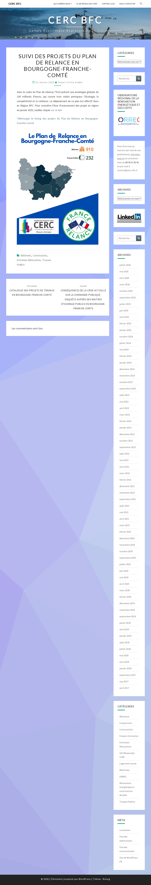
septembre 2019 (127, 616)
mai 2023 (123, 401)
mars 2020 (124, 590)
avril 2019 (124, 629)
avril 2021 (124, 518)
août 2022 (124, 453)
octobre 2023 (126, 382)
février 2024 (125, 356)
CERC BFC (14, 3)
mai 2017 (123, 681)
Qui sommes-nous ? (63, 3)
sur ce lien (56, 110)
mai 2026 (123, 271)
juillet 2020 (125, 564)
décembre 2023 (127, 369)
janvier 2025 (125, 330)
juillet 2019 (125, 622)
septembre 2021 (127, 499)
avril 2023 (124, 408)
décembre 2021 (127, 486)
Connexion (124, 830)
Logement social (127, 763)
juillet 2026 (125, 264)
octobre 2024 (126, 336)
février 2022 (125, 479)
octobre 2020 (126, 551)
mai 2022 (123, 460)
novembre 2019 (127, 609)
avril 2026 (124, 277)
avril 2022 (124, 466)
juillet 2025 (125, 304)
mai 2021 (123, 512)
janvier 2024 (125, 362)
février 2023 (125, 421)
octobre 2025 (126, 290)
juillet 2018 (125, 648)
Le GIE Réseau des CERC (86, 3)
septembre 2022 (127, 447)
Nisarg (106, 878)
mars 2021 (124, 525)
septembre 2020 (127, 557)
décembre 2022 (127, 434)
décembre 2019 (127, 603)
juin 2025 (123, 310)
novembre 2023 (127, 375)
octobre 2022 (126, 440)
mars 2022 (124, 473)
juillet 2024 (125, 343)
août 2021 (124, 505)
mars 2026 (124, 284)
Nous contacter (127, 3)
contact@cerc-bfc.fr (127, 170)
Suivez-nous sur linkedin (129, 219)
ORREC (123, 776)
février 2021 (125, 531)
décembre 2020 (127, 538)
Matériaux (124, 770)
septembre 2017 (127, 675)
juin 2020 (123, 570)
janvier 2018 (125, 668)
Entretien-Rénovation (29, 260)
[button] (141, 3)
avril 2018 (124, 661)
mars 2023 (124, 414)
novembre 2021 (127, 492)
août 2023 (124, 395)
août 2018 (124, 642)
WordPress (85, 878)
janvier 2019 (125, 635)
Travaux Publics (127, 801)
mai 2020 (123, 577)
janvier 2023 (125, 427)
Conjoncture (125, 723)
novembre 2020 (127, 544)
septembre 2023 (127, 388)
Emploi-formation (128, 735)
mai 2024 (123, 349)
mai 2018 (123, 655)
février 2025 (125, 323)
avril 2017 (124, 687)
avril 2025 (124, 316)
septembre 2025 (127, 297)
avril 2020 (124, 583)
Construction (40, 255)
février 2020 (125, 596)
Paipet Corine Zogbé (70, 82)
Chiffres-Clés (108, 3)
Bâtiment (26, 255)
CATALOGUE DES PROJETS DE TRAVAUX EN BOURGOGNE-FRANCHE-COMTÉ (32, 290)
